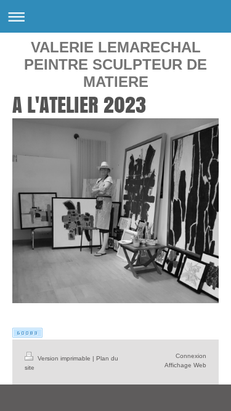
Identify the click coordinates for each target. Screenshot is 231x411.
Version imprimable (64, 358)
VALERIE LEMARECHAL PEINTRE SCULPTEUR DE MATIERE (115, 64)
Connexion (191, 355)
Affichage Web (185, 365)
